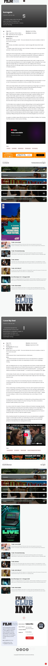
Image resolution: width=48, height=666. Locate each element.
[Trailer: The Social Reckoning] (5, 253)
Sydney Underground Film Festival (34, 450)
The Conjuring (34, 148)
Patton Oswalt (23, 450)
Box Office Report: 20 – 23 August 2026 (20, 277)
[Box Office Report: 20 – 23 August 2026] (5, 279)
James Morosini (10, 450)
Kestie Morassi (20, 148)
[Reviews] (24, 193)
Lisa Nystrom (16, 450)
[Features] (24, 175)
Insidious (8, 148)
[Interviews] (24, 187)
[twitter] (4, 34)
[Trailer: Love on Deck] (5, 245)
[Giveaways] (24, 181)
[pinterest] (4, 37)
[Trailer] (24, 199)
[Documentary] (24, 169)
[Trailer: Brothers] (5, 262)
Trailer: (16, 242)
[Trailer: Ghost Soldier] (5, 288)
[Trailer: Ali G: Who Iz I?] (5, 271)
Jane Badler (14, 148)
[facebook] (4, 31)
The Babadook (27, 148)
